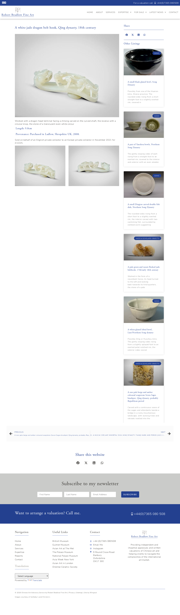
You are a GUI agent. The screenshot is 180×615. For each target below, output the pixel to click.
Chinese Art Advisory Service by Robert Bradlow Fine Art (44, 592)
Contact (173, 12)
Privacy (72, 592)
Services (110, 12)
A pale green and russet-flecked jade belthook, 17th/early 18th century (144, 268)
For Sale (139, 12)
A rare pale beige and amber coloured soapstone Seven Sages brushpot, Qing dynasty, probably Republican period (143, 396)
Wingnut (93, 592)
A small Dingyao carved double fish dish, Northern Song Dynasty (144, 206)
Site (85, 592)
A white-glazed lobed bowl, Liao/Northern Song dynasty (141, 331)
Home (90, 12)
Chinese (147, 550)
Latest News (156, 12)
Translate (37, 580)
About (99, 12)
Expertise (123, 12)
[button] (127, 35)
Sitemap (79, 592)
